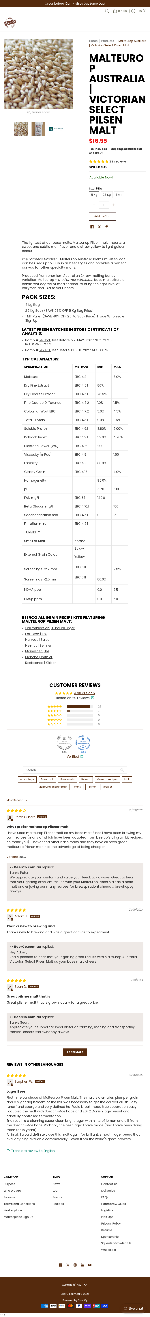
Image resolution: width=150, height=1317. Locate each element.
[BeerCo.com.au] (10, 23)
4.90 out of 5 (84, 693)
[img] (16, 810)
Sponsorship (110, 1237)
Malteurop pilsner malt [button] (53, 787)
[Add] (114, 205)
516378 (45, 350)
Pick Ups (107, 1217)
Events (57, 1197)
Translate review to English (33, 1150)
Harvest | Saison (38, 639)
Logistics (107, 1210)
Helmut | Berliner (38, 645)
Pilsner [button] (92, 787)
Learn (56, 1191)
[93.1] (64, 742)
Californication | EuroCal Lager (50, 628)
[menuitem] (120, 11)
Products (107, 41)
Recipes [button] (107, 787)
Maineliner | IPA (37, 651)
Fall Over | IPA (36, 634)
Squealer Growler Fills (116, 1243)
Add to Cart (102, 216)
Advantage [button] (27, 779)
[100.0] (83, 742)
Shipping (116, 149)
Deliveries (108, 1191)
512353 (45, 340)
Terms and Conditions (19, 1204)
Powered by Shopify (75, 1300)
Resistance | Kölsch (41, 662)
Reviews (9, 1197)
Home (93, 41)
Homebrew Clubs (113, 1204)
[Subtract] (94, 205)
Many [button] (77, 787)
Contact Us (109, 1184)
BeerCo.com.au (70, 1294)
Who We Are (12, 1191)
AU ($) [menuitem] (143, 11)
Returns (106, 1230)
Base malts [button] (68, 779)
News (56, 1184)
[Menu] (143, 23)
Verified (73, 756)
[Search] (107, 11)
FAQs (104, 1197)
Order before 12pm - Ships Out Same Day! (75, 3)
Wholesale (108, 1250)
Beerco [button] (85, 779)
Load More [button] (75, 1052)
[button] (99, 161)
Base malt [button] (47, 779)
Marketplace (13, 1210)
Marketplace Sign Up (18, 1217)
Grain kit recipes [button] (107, 779)
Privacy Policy (111, 1223)
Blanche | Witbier (38, 657)
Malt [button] (127, 779)
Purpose (9, 1184)
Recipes (58, 1204)
